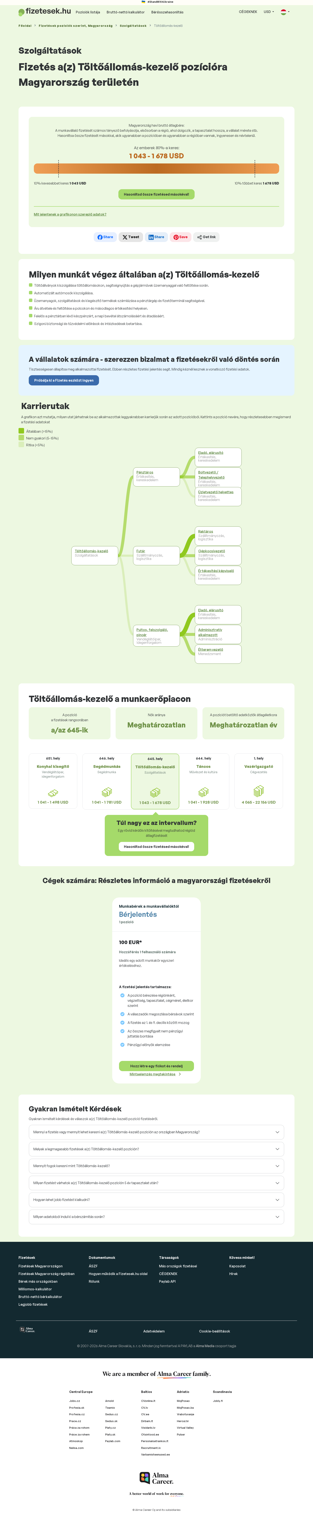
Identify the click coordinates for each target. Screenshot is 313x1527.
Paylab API (167, 1281)
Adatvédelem (154, 1331)
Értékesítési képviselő (216, 571)
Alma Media (205, 1346)
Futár (140, 551)
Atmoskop (76, 1441)
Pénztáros (144, 472)
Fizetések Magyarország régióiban (47, 1274)
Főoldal (25, 25)
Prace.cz (75, 1421)
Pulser (181, 1434)
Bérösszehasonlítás (167, 12)
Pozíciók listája (88, 12)
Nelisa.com (76, 1448)
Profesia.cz (77, 1414)
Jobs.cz (74, 1400)
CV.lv (144, 1407)
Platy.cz (110, 1427)
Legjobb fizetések (33, 1304)
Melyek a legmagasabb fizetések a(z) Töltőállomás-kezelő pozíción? (86, 1149)
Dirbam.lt (147, 1421)
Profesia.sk (76, 1407)
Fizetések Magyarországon (41, 1266)
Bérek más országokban (38, 1281)
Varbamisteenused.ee (155, 1454)
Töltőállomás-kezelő (91, 551)
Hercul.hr (183, 1421)
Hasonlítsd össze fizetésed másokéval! (156, 194)
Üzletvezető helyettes (216, 492)
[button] (285, 12)
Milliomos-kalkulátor (35, 1289)
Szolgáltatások (133, 25)
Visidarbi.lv (148, 1427)
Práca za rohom (79, 1427)
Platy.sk (110, 1434)
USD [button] (267, 12)
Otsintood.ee (150, 1434)
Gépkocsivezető (211, 551)
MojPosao (183, 1400)
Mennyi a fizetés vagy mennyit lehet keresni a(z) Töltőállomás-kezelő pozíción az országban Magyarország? (116, 1132)
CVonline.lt (148, 1400)
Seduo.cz (111, 1414)
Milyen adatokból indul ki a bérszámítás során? (69, 1217)
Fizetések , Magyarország (76, 25)
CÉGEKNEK (248, 12)
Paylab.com (112, 1441)
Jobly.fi (218, 1400)
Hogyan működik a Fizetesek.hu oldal (118, 1274)
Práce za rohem (79, 1434)
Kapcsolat (237, 1266)
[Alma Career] (156, 1478)
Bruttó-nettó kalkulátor (126, 12)
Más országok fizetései (178, 1266)
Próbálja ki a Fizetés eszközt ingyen (63, 380)
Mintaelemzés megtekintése (153, 1074)
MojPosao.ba (185, 1407)
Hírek (233, 1274)
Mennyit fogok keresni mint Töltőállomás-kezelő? (71, 1166)
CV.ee (145, 1414)
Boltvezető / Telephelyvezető (211, 474)
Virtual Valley (185, 1427)
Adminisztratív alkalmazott (210, 632)
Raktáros (205, 531)
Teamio (110, 1407)
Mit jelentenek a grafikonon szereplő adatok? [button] (70, 214)
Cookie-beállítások (214, 1331)
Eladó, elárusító (210, 453)
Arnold (109, 1400)
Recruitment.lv (151, 1448)
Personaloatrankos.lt (154, 1441)
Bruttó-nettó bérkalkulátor (40, 1297)
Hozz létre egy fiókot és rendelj (156, 1066)
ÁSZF (93, 1266)
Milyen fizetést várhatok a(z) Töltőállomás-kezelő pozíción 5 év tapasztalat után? (95, 1183)
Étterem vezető (210, 649)
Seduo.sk (111, 1421)
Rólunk (94, 1281)
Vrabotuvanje (185, 1414)
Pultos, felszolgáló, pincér (152, 632)
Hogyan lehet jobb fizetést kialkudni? (61, 1200)
